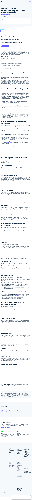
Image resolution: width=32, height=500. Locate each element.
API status (18, 486)
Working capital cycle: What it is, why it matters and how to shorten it (12, 412)
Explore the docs (19, 436)
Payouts (10, 468)
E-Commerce (18, 452)
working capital (7, 91)
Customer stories (26, 449)
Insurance (18, 467)
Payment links (11, 466)
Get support (26, 471)
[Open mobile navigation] (30, 1)
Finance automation (19, 454)
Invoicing (10, 462)
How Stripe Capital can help (5, 43)
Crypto (10, 456)
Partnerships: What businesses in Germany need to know (10, 411)
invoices (25, 130)
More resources (26, 460)
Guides (25, 448)
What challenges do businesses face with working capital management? (11, 42)
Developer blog (19, 490)
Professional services (19, 471)
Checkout (10, 453)
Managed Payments (11, 465)
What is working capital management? (6, 35)
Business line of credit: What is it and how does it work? (10, 410)
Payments (10, 467)
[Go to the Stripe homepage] (2, 447)
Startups (18, 449)
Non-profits (18, 470)
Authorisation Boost (11, 450)
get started (26, 387)
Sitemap (25, 458)
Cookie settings (26, 459)
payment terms (6, 167)
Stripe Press (26, 467)
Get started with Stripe (5, 14)
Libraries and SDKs (19, 488)
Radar (9, 469)
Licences (25, 457)
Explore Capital (3, 437)
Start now (3, 427)
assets (24, 76)
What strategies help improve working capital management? (10, 39)
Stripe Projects (19, 489)
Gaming (18, 464)
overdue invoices (18, 295)
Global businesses (19, 455)
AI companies (18, 462)
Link (9, 464)
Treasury (10, 475)
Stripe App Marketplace (20, 477)
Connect (10, 455)
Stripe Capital (12, 218)
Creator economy (19, 463)
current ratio (4, 246)
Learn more (3, 22)
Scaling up (3, 350)
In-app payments (19, 456)
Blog (25, 450)
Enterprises (18, 448)
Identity (10, 461)
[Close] (30, 496)
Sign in (25, 474)
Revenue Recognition (12, 470)
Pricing (10, 448)
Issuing (10, 463)
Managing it (14, 101)
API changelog (18, 487)
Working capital (20, 51)
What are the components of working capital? (7, 36)
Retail (17, 473)
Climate (10, 454)
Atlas (9, 449)
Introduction (3, 33)
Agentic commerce (19, 450)
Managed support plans (27, 472)
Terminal (10, 474)
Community (25, 451)
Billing (9, 451)
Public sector (18, 472)
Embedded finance (19, 453)
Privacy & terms (26, 454)
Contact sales (9, 427)
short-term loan (9, 142)
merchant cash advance (23, 216)
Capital (10, 452)
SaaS (17, 461)
